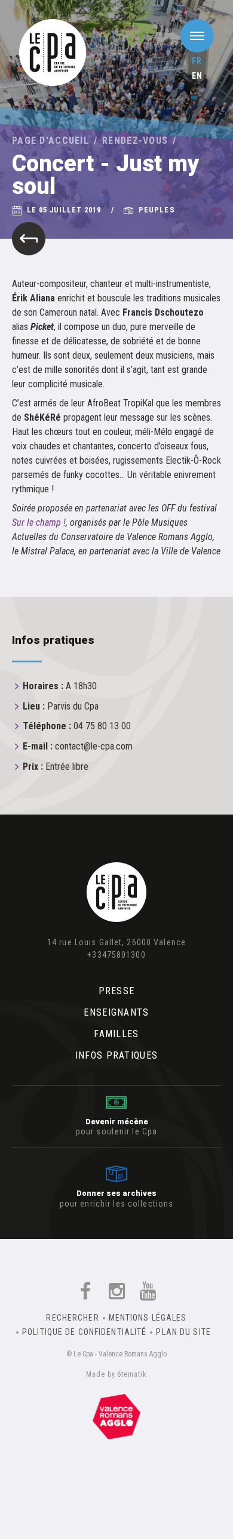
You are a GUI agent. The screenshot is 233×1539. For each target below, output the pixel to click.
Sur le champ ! (39, 522)
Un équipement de (116, 1414)
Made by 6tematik (116, 1374)
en (197, 76)
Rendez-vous (135, 140)
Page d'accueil (50, 140)
